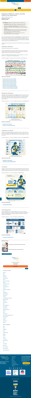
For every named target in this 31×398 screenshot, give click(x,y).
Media (13, 359)
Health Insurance (5, 340)
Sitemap (13, 360)
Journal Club (5, 345)
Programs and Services (6, 309)
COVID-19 (4, 288)
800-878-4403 (4, 363)
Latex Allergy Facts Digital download (8, 237)
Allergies (4, 275)
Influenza (4, 296)
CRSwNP (4, 335)
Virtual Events (5, 320)
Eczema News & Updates (6, 289)
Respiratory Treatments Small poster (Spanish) (9, 82)
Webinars (4, 322)
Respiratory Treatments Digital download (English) (10, 86)
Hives (4, 342)
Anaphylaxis (4, 276)
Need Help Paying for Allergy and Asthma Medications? (15, 249)
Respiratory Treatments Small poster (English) (9, 80)
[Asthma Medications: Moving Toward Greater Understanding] (5, 244)
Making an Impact (5, 299)
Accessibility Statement (15, 364)
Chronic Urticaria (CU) (6, 283)
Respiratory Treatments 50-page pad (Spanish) (9, 85)
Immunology (5, 343)
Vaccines (4, 319)
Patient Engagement (6, 305)
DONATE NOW (27, 0)
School (4, 312)
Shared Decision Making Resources (8, 315)
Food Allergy (4, 292)
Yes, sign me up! (26, 363)
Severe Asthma (5, 313)
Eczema (4, 337)
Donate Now (15, 266)
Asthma (4, 279)
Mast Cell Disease (5, 346)
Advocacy (4, 272)
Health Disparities (5, 293)
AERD (4, 273)
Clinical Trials (5, 285)
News (4, 303)
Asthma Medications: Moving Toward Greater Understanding (16, 244)
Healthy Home (5, 295)
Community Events (5, 286)
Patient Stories (5, 306)
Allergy (4, 327)
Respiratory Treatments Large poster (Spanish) (9, 81)
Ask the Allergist (5, 278)
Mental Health (5, 302)
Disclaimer (13, 365)
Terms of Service (14, 363)
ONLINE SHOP (3, 0)
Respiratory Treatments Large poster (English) (9, 78)
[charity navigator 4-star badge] (8, 372)
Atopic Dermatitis (5, 332)
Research (4, 310)
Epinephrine (17, 94)
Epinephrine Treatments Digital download (9, 125)
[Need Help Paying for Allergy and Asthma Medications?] (5, 249)
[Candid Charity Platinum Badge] (15, 372)
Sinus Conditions (5, 316)
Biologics (4, 282)
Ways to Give (14, 356)
